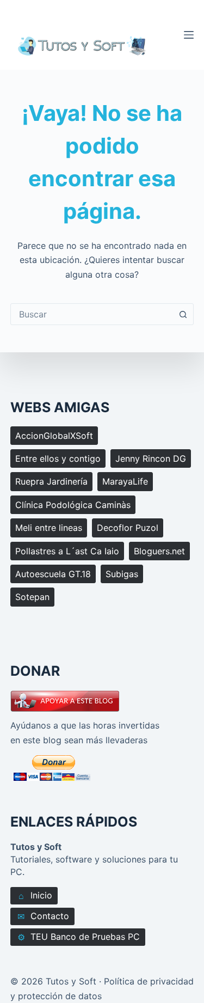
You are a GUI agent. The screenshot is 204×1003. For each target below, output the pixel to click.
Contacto (43, 916)
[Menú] (189, 35)
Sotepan (32, 596)
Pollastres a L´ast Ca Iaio (67, 551)
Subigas (122, 573)
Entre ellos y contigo (58, 458)
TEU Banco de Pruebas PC (78, 937)
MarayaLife (125, 481)
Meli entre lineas (48, 527)
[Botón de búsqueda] (182, 314)
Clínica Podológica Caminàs (73, 504)
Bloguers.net (159, 551)
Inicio (35, 895)
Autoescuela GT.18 (53, 573)
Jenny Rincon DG (150, 458)
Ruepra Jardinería (51, 481)
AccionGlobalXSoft (54, 435)
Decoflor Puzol (127, 527)
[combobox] (92, 314)
